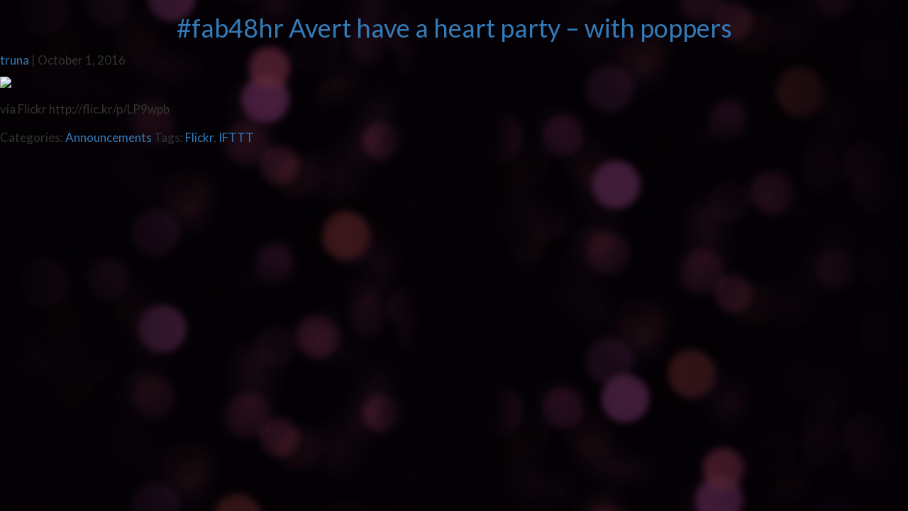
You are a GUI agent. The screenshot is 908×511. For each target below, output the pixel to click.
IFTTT (236, 137)
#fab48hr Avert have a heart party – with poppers (454, 27)
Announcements (108, 137)
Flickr (199, 137)
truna (14, 60)
